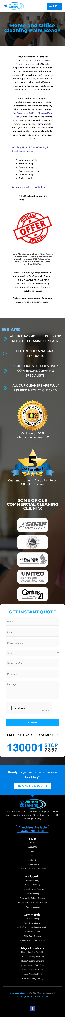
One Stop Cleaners (19, 992)
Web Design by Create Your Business (32, 996)
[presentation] (29, 708)
